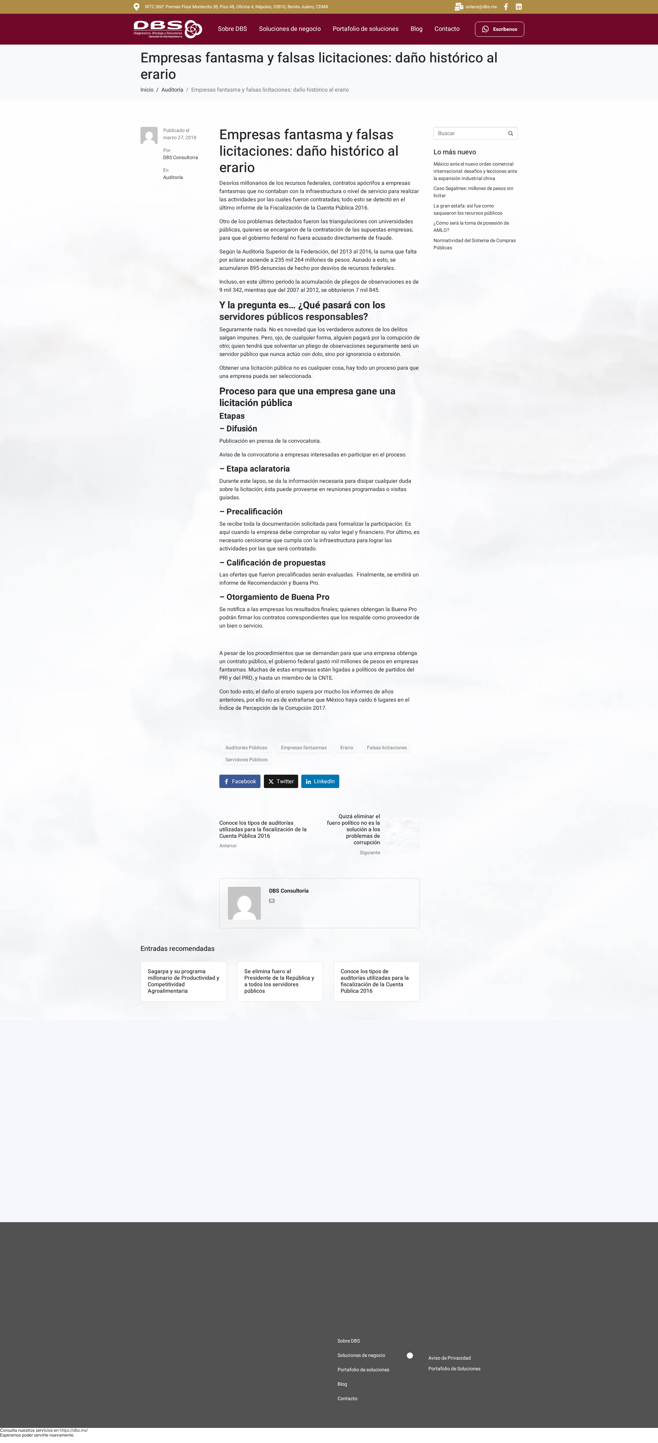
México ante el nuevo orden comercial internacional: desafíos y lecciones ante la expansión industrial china (475, 171)
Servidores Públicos (247, 759)
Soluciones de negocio (290, 29)
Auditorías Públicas (246, 747)
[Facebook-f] (505, 6)
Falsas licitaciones (387, 747)
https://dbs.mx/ (74, 1430)
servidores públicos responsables (291, 317)
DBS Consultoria (180, 157)
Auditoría (173, 177)
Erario (346, 747)
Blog (417, 29)
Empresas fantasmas (304, 747)
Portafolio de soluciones (366, 29)
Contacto (447, 29)
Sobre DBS (232, 29)
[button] (375, 1355)
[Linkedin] (518, 6)
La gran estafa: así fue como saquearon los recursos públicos (468, 209)
